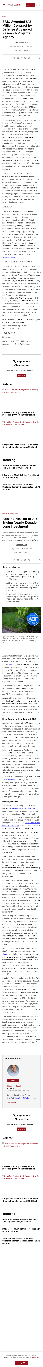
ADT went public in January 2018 (21, 808)
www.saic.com (8, 257)
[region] (21, 1359)
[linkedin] (18, 58)
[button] (3, 5)
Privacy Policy (34, 1357)
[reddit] (25, 58)
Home (4, 16)
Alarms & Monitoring (10, 513)
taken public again (10, 780)
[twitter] (21, 58)
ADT (11, 664)
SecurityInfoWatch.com (24, 1098)
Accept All (21, 1363)
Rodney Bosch (21, 545)
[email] (29, 58)
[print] (40, 58)
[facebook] (14, 58)
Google (5, 954)
